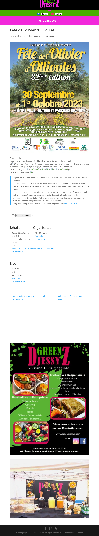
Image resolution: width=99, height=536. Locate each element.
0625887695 (48, 20)
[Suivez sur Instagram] (52, 14)
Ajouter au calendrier (23, 215)
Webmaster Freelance (74, 533)
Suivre (44, 14)
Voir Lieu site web (19, 281)
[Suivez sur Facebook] (38, 14)
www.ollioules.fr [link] (70, 204)
